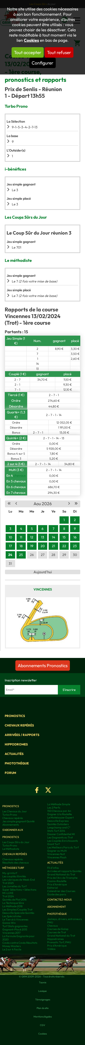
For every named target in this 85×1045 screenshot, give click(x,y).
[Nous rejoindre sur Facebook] (36, 790)
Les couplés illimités (14, 876)
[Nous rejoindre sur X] (48, 790)
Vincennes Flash (56, 857)
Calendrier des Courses (61, 891)
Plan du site (43, 1008)
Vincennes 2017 (11, 932)
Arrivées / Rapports (22, 735)
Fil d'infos (53, 867)
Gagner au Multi (57, 850)
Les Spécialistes (11, 916)
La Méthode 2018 (12, 906)
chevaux (19, 475)
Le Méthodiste (10, 849)
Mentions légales (43, 1016)
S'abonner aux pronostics (12, 833)
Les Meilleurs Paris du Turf (63, 847)
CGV (42, 1025)
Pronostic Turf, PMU (59, 942)
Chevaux (52, 925)
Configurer (42, 63)
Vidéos (51, 949)
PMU (50, 922)
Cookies (31, 40)
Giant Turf (53, 844)
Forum (10, 773)
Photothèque (17, 763)
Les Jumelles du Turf (14, 886)
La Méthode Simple (58, 804)
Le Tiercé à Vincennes (15, 919)
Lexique (42, 991)
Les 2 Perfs (53, 807)
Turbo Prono (9, 814)
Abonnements (10, 824)
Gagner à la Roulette (59, 814)
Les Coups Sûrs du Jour (16, 842)
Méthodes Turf (13, 867)
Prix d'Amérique (57, 884)
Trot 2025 (8, 883)
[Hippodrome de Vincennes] (42, 622)
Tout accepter (27, 52)
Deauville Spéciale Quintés (18, 913)
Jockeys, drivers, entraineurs (64, 919)
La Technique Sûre (13, 903)
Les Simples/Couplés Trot (17, 909)
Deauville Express (58, 821)
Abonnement (56, 906)
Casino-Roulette (56, 881)
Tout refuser (59, 52)
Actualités (14, 754)
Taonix (42, 982)
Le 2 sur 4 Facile (11, 949)
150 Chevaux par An (59, 811)
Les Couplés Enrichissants (62, 840)
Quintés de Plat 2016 (14, 899)
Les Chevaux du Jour (14, 811)
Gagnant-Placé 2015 (14, 929)
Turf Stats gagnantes (15, 926)
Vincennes (43, 589)
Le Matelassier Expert (60, 817)
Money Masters (11, 946)
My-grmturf (9, 873)
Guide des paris (56, 894)
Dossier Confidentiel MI (61, 834)
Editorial (52, 887)
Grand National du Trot (61, 874)
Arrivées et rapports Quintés (64, 871)
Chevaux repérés (19, 725)
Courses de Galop (57, 929)
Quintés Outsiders (58, 824)
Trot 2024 (8, 896)
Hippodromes (16, 744)
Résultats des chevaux (15, 862)
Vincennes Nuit (56, 854)
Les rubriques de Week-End (18, 879)
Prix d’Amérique (57, 945)
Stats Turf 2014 (56, 830)
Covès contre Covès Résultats (19, 942)
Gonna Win (9, 923)
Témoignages (42, 999)
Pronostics (15, 716)
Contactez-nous (59, 899)
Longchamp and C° (58, 827)
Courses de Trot (56, 932)
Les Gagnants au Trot (60, 837)
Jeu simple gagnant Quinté (18, 821)
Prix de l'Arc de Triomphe (62, 877)
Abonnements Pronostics (43, 665)
